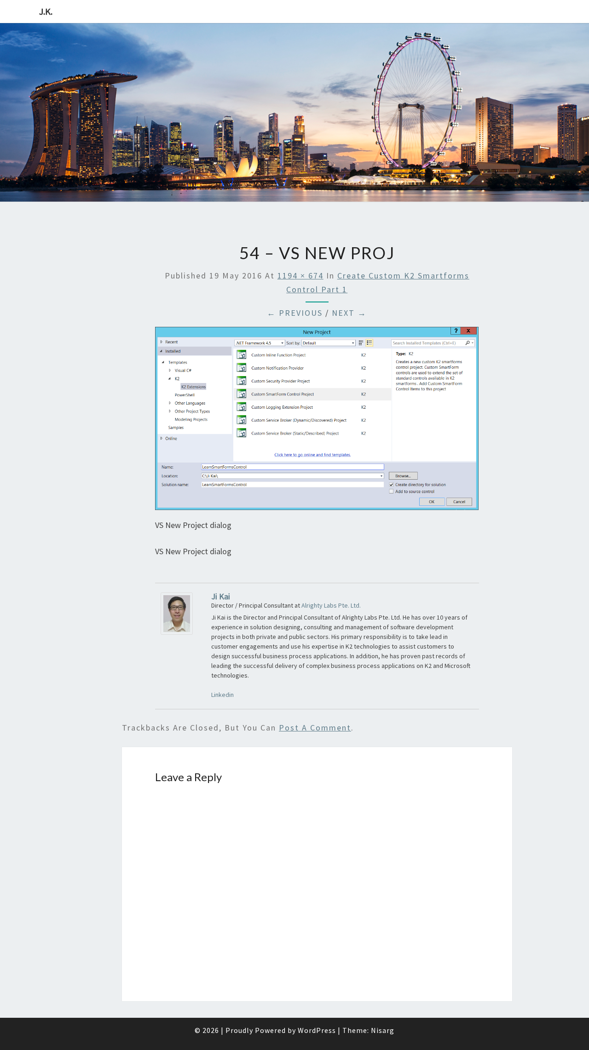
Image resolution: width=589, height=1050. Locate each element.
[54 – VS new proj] (317, 421)
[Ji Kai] (177, 616)
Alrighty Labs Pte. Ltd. (331, 605)
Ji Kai (220, 596)
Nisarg (382, 1030)
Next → (349, 312)
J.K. (45, 11)
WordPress (317, 1030)
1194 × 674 (300, 275)
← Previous (295, 312)
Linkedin (222, 694)
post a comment (315, 727)
